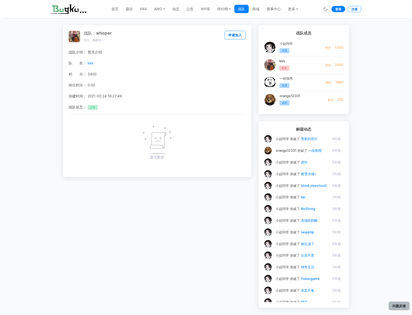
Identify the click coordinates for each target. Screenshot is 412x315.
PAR (143, 9)
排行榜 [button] (222, 9)
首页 (114, 9)
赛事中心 (274, 9)
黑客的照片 (309, 139)
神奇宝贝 (307, 267)
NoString (308, 209)
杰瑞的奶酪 (309, 220)
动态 (175, 9)
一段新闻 (315, 150)
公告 (190, 9)
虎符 (304, 162)
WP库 (205, 9)
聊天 (304, 302)
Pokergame (310, 279)
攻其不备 (307, 290)
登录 (338, 9)
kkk (90, 63)
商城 (255, 9)
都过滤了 (307, 244)
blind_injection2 (314, 186)
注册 (354, 9)
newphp (307, 232)
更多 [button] (291, 9)
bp (303, 197)
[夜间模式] (325, 9)
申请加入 (235, 35)
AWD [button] (158, 9)
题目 (129, 9)
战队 (241, 9)
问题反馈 (399, 306)
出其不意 (307, 255)
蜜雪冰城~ (308, 174)
